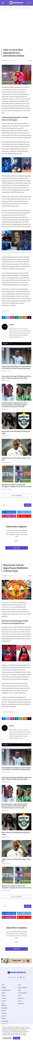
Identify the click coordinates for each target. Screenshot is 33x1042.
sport (29, 60)
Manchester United (8, 602)
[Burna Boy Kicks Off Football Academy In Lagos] (16, 420)
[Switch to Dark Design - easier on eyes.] (30, 3)
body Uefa (23, 87)
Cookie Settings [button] (7, 1038)
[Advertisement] (16, 28)
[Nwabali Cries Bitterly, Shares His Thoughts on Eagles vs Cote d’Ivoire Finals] (16, 474)
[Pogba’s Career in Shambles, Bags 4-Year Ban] (16, 447)
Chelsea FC (6, 310)
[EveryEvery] (16, 3)
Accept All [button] (16, 1038)
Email (16, 541)
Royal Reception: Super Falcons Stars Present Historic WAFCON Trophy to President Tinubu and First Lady (15, 405)
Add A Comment (16, 495)
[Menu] (3, 3)
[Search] (28, 3)
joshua (5, 60)
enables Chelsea (19, 99)
